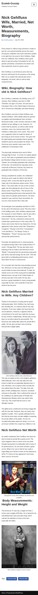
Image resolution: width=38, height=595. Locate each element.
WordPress (19, 593)
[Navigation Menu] (33, 4)
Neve (3, 593)
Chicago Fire (11, 578)
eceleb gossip (8, 40)
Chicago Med (23, 578)
